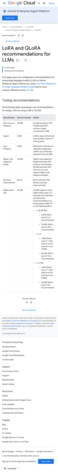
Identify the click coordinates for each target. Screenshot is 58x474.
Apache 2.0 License (24, 323)
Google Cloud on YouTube (13, 437)
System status (8, 384)
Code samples (8, 404)
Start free (10, 18)
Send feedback (13, 41)
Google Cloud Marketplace (13, 355)
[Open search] (39, 3)
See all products (9, 347)
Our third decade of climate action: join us (21, 456)
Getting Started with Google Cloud (16, 400)
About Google (8, 451)
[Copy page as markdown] (25, 60)
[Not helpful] (23, 35)
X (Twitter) (6, 433)
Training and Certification (12, 413)
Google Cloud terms (45, 451)
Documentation (16, 27)
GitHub (5, 396)
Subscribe (46, 461)
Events (5, 429)
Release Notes (8, 380)
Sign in (52, 3)
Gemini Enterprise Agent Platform (29, 11)
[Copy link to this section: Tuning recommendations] (42, 100)
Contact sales (8, 360)
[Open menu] (4, 3)
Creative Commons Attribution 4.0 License (21, 321)
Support (5, 375)
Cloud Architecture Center (13, 409)
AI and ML (30, 27)
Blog (4, 424)
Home (4, 27)
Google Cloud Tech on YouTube (15, 442)
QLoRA (30, 90)
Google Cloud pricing (10, 351)
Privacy (19, 451)
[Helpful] (19, 35)
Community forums (10, 371)
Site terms (29, 451)
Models (38, 30)
